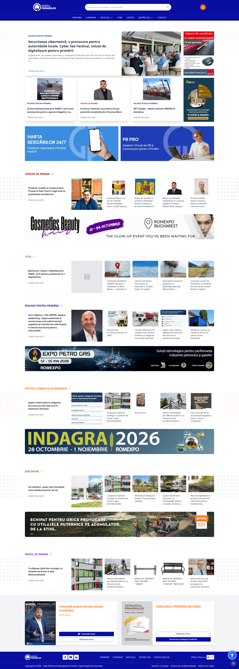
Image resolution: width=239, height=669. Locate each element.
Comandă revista (88, 634)
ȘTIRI (28, 256)
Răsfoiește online (86, 639)
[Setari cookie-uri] (233, 663)
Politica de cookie (206, 666)
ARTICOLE (131, 657)
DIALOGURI (32, 471)
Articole (105, 17)
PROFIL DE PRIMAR (36, 554)
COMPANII (118, 657)
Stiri (119, 17)
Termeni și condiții (160, 666)
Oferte (130, 17)
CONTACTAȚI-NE (162, 657)
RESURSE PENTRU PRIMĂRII (42, 305)
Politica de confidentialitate (183, 666)
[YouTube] (70, 657)
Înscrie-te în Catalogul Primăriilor (183, 639)
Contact (162, 17)
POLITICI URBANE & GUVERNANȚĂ (46, 388)
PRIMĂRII (104, 657)
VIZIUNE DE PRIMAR (37, 174)
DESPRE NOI (145, 657)
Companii (91, 17)
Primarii (76, 17)
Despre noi (144, 17)
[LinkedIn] (76, 657)
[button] (232, 655)
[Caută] (168, 7)
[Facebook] (65, 657)
